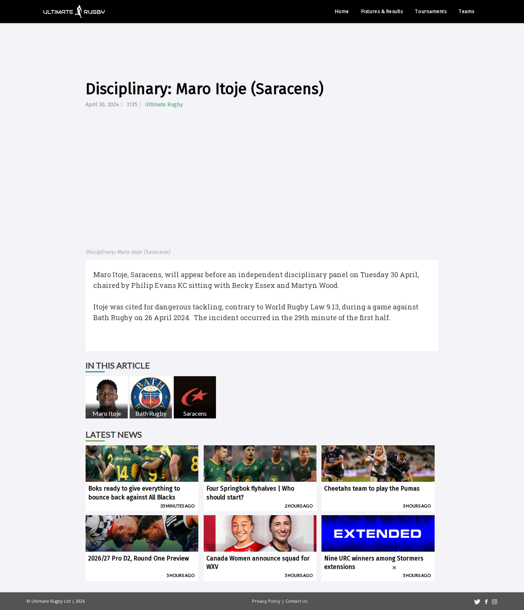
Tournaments (431, 11)
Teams (467, 11)
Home (342, 11)
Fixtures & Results (382, 11)
